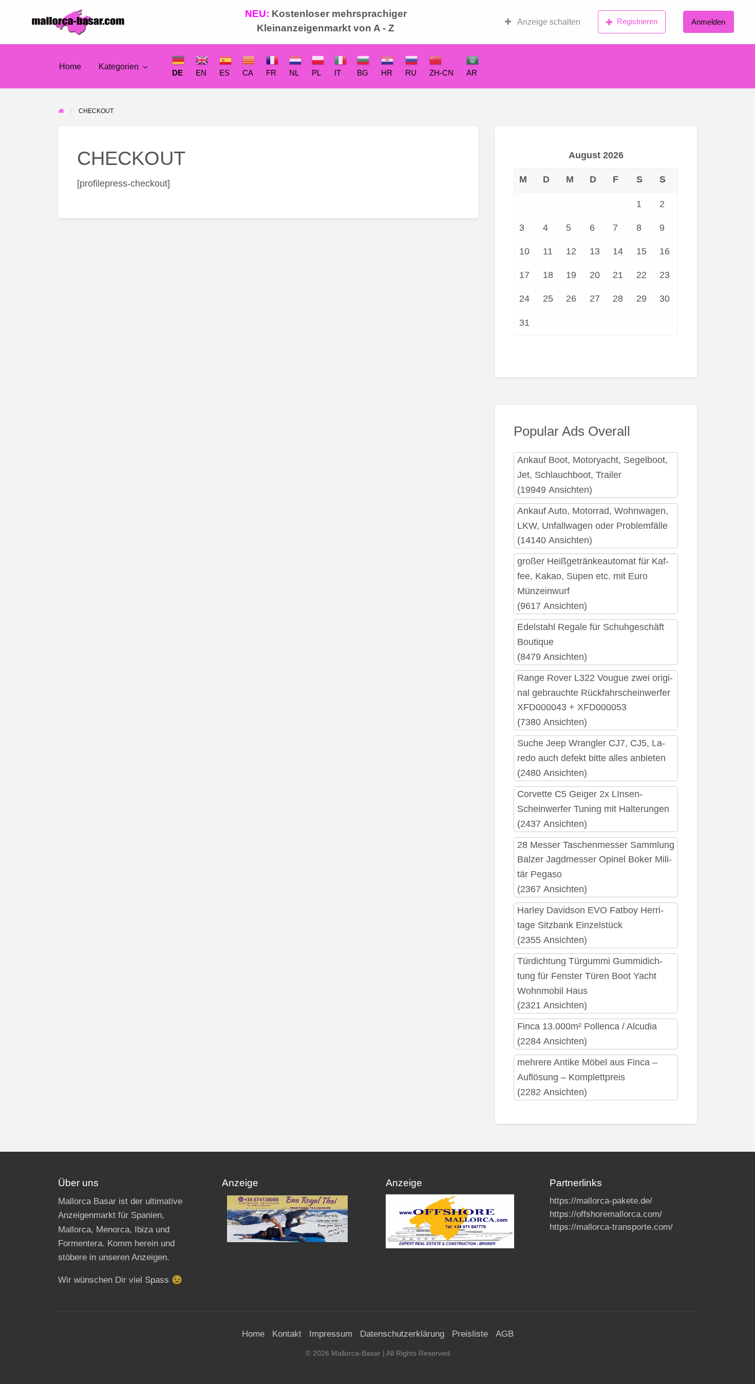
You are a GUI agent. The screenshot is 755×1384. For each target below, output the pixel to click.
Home (70, 66)
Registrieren (637, 21)
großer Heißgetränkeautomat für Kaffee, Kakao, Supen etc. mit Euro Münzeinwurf (593, 576)
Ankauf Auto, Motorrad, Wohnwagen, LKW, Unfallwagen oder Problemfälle (592, 518)
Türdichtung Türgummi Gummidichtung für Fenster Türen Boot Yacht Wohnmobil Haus (590, 976)
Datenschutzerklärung (402, 1334)
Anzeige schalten (548, 21)
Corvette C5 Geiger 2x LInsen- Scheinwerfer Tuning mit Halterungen (593, 801)
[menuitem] (542, 22)
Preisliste (470, 1334)
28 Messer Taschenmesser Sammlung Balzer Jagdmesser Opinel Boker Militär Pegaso (595, 860)
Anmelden (708, 21)
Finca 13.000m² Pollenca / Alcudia (587, 1026)
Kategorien (119, 66)
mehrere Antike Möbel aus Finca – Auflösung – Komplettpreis (587, 1069)
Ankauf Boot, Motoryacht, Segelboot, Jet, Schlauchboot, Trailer (592, 467)
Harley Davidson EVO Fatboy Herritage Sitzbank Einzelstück (590, 917)
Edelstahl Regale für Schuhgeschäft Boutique (590, 634)
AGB (505, 1334)
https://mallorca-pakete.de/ (601, 1201)
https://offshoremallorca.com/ (606, 1214)
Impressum (330, 1334)
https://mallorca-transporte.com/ (611, 1227)
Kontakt (286, 1334)
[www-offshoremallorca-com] (450, 1221)
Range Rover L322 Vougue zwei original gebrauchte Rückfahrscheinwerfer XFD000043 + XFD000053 (595, 693)
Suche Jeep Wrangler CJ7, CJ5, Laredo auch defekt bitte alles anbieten (591, 750)
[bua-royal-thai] (287, 1218)
